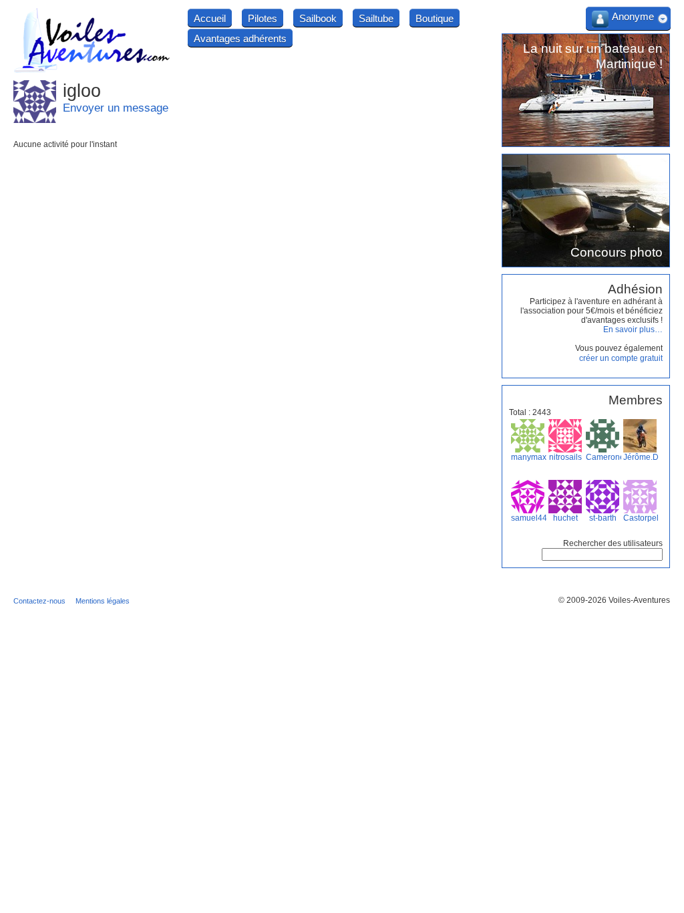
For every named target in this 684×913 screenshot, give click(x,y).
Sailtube (376, 18)
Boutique (434, 18)
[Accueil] (92, 71)
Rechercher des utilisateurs (613, 543)
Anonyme (633, 16)
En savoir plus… (633, 329)
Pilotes (262, 18)
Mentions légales (102, 601)
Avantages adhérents (240, 38)
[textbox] (602, 554)
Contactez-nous (39, 601)
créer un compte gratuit (621, 358)
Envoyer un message (115, 108)
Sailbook (318, 18)
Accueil (210, 18)
